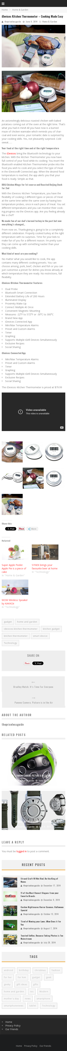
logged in (21, 851)
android (8, 970)
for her (8, 977)
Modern (44, 991)
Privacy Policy (12, 1025)
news (28, 998)
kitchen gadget (51, 628)
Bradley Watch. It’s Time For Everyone (33, 687)
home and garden (27, 621)
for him (22, 977)
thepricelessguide (13, 21)
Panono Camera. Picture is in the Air (34, 702)
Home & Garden (49, 21)
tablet (32, 1005)
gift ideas (21, 984)
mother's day (11, 998)
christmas (40, 970)
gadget (8, 621)
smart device (40, 635)
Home (5, 9)
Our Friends (11, 1029)
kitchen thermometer (16, 635)
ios (32, 991)
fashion (56, 970)
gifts (35, 984)
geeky (7, 984)
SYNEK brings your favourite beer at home (45, 566)
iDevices (11, 153)
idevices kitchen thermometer (21, 628)
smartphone (43, 998)
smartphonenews (13, 1005)
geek (48, 977)
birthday (24, 970)
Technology (10, 643)
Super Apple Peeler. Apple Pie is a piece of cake (14, 568)
